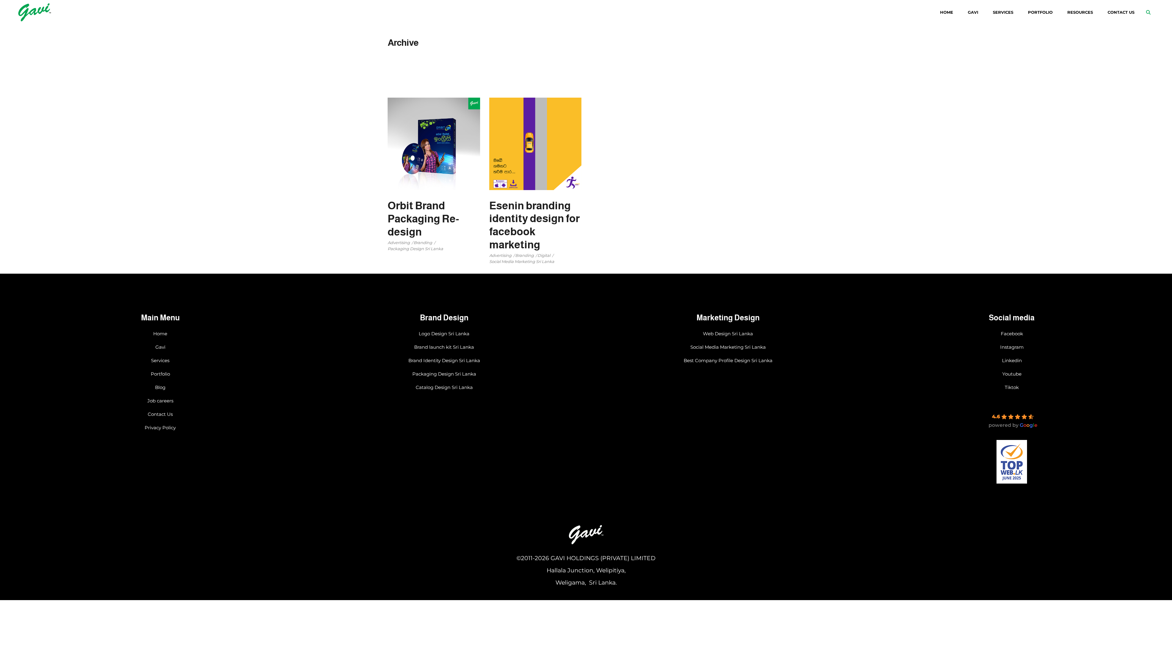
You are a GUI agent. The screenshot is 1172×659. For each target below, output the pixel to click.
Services (160, 360)
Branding (423, 242)
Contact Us (160, 414)
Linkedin (1012, 360)
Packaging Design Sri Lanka (415, 248)
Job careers (160, 401)
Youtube (1012, 374)
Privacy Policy (160, 427)
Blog (160, 387)
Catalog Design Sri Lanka (444, 387)
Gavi (160, 347)
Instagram (1012, 347)
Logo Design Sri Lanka (444, 334)
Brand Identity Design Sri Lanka (444, 360)
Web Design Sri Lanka (728, 334)
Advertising (399, 242)
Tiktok (1012, 387)
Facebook (1012, 334)
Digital (543, 255)
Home (160, 334)
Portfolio (160, 374)
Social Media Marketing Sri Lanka (521, 261)
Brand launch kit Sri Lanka (444, 347)
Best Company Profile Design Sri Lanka (728, 360)
